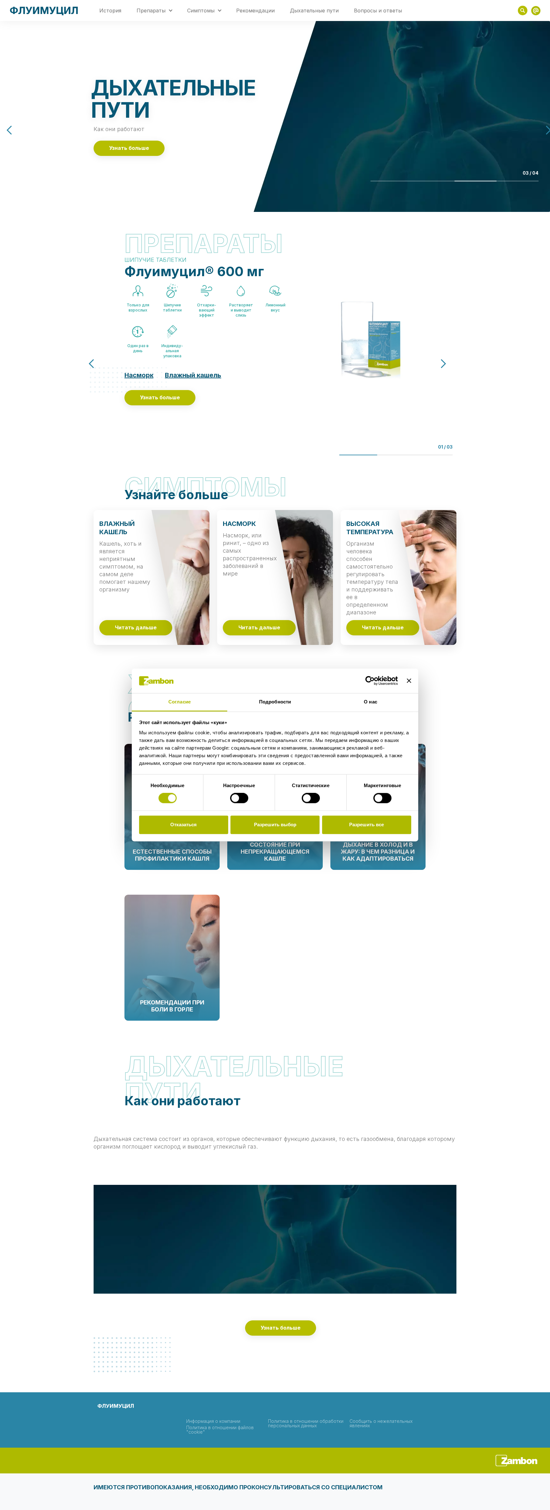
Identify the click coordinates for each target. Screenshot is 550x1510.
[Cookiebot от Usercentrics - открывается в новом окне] (370, 681)
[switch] (239, 798)
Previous (15, 130)
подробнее (172, 868)
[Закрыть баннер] (409, 681)
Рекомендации (255, 10)
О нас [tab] (370, 701)
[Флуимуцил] (44, 10)
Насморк (138, 375)
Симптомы (201, 10)
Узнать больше (129, 148)
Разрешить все (366, 824)
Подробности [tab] (275, 701)
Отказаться (183, 824)
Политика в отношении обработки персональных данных (305, 1423)
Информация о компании (213, 1421)
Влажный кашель (193, 375)
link (535, 10)
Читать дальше (136, 628)
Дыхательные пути (314, 10)
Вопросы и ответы (378, 10)
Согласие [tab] (179, 701)
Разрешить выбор (275, 824)
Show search (522, 10)
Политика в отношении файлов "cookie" (220, 1429)
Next (437, 364)
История (110, 10)
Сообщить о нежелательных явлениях (380, 1423)
